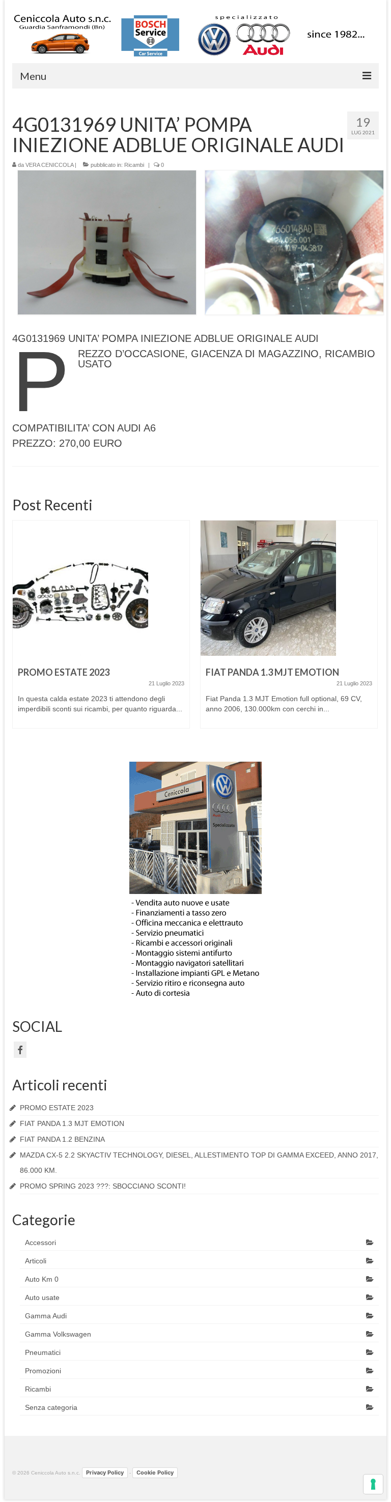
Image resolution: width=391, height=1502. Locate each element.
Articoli (35, 1261)
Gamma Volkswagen (58, 1334)
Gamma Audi (46, 1316)
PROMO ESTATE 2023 (57, 1108)
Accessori (40, 1242)
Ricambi (134, 165)
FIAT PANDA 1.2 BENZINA (62, 1139)
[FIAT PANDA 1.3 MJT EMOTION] (289, 588)
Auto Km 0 (42, 1279)
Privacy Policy (105, 1472)
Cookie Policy (155, 1472)
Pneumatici (43, 1352)
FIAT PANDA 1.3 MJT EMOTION (72, 1123)
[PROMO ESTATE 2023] (101, 588)
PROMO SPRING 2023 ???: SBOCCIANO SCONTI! (103, 1186)
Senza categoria (51, 1407)
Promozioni (43, 1371)
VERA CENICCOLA (49, 165)
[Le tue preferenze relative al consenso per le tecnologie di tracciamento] (373, 1484)
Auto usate (42, 1297)
